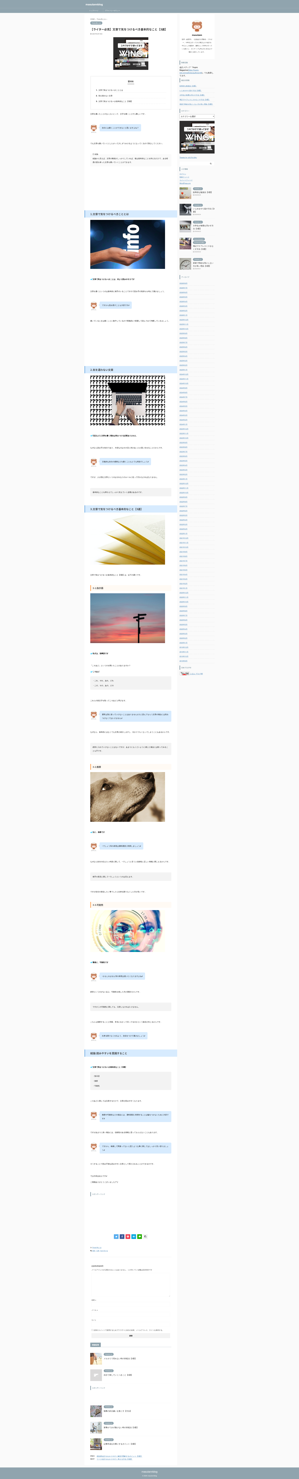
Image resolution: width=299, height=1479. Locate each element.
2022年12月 (184, 483)
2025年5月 (183, 351)
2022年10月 (184, 492)
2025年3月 (183, 360)
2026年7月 (183, 288)
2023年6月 (183, 456)
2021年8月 (183, 556)
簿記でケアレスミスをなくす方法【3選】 (195, 99)
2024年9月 (183, 388)
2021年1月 (183, 588)
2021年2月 (183, 583)
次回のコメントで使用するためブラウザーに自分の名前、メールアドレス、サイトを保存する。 (129, 1330)
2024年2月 (183, 420)
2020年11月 (184, 597)
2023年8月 (183, 447)
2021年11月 (184, 542)
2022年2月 (183, 529)
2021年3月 (183, 579)
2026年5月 (183, 297)
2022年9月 (183, 497)
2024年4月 (183, 410)
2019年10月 (184, 656)
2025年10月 (184, 329)
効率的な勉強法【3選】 (188, 86)
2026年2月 (183, 310)
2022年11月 (184, 488)
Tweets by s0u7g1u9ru (188, 157)
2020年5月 (183, 624)
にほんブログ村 (196, 673)
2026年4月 (183, 301)
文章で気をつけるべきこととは (110, 90)
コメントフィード (186, 180)
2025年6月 (183, 347)
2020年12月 (184, 592)
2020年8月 (183, 611)
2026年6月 (183, 292)
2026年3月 (183, 306)
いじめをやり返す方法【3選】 (191, 90)
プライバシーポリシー (112, 10)
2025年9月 (183, 333)
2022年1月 (183, 533)
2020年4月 (183, 629)
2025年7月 (183, 342)
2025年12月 (184, 319)
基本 (93, 1251)
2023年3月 (183, 470)
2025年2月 (183, 365)
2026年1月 (183, 315)
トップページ (93, 10)
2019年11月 (184, 652)
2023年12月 (184, 429)
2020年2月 (183, 638)
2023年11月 (184, 433)
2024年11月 (184, 379)
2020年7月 (183, 615)
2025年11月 (184, 324)
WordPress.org (185, 183)
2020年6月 (183, 620)
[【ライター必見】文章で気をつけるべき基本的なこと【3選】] (133, 1236)
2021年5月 (183, 570)
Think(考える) (96, 1247)
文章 (97, 1251)
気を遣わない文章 (105, 95)
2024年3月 (183, 415)
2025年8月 (183, 338)
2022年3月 (183, 524)
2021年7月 (183, 561)
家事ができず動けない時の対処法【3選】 (121, 1427)
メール (94, 1310)
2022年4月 (183, 520)
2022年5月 (183, 515)
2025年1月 (183, 369)
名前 (93, 1300)
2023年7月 (183, 451)
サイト (93, 1320)
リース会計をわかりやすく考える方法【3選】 (115, 1459)
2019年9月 (183, 661)
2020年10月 (184, 602)
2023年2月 (183, 474)
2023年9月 (183, 442)
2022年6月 (183, 511)
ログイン (183, 174)
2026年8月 (183, 283)
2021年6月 (183, 565)
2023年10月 (184, 438)
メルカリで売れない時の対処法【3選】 (120, 1358)
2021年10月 (184, 547)
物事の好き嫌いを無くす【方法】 (118, 1411)
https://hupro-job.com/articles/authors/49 (191, 71)
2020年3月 (183, 633)
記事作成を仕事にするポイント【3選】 (120, 1443)
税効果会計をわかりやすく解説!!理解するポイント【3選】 (119, 1456)
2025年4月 (183, 356)
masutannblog (94, 4)
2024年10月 (184, 383)
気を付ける (104, 1251)
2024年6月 (183, 401)
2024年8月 (183, 392)
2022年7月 (183, 506)
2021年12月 (184, 538)
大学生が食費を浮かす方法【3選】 (192, 95)
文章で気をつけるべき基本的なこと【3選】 (115, 101)
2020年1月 (183, 642)
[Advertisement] (130, 191)
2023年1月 (183, 479)
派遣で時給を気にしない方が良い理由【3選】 (196, 104)
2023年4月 (183, 465)
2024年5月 (183, 406)
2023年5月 (183, 460)
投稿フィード (184, 177)
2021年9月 (183, 551)
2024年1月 (183, 424)
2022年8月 (183, 501)
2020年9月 (183, 606)
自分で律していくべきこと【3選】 (118, 1375)
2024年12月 (184, 374)
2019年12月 (184, 647)
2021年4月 (183, 574)
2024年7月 (183, 397)
